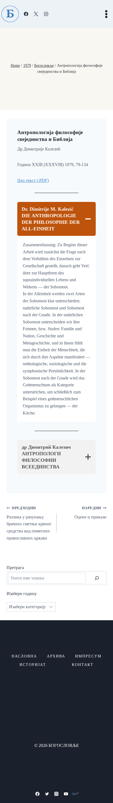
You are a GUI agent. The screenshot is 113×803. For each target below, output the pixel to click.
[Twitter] (47, 794)
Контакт (83, 665)
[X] (36, 14)
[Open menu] (106, 14)
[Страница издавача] (75, 794)
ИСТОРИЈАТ (32, 665)
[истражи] (97, 578)
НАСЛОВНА (24, 656)
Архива (56, 656)
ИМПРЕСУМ (88, 656)
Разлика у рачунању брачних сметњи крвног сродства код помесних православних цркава (29, 523)
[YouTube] (66, 794)
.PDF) (43, 180)
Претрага (15, 567)
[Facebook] (26, 14)
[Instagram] (46, 14)
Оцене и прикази (90, 512)
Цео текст (27, 180)
